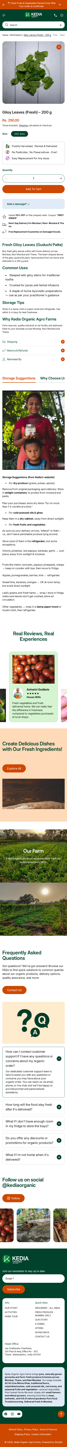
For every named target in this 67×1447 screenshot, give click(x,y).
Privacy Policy (31, 1429)
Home (5, 35)
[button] (3, 15)
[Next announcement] (59, 4)
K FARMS (40, 1324)
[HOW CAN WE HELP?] (55, 15)
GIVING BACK (42, 1332)
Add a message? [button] (17, 204)
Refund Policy (16, 1429)
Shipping (23, 125)
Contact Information (41, 1434)
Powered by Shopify (52, 1442)
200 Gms (19, 133)
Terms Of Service (48, 1429)
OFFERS (39, 1328)
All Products (16, 35)
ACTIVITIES (11, 1312)
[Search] (6, 24)
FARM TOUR (11, 1316)
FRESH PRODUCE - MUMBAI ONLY (45, 1314)
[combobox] (33, 25)
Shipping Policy (22, 1434)
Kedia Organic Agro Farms (27, 1442)
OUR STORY (11, 1308)
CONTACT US (42, 1336)
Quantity (7, 170)
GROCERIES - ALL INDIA (47, 1308)
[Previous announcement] (3, 4)
